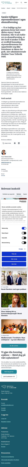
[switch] (24, 233)
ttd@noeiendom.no (6, 162)
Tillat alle (14, 254)
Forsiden (3, 8)
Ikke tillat (14, 264)
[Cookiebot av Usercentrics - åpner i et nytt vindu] (19, 202)
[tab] (8, 194)
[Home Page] (6, 2)
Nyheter (13, 8)
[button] (16, 2)
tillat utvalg (14, 259)
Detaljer (21, 249)
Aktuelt (8, 8)
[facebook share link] (14, 143)
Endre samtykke (5, 463)
